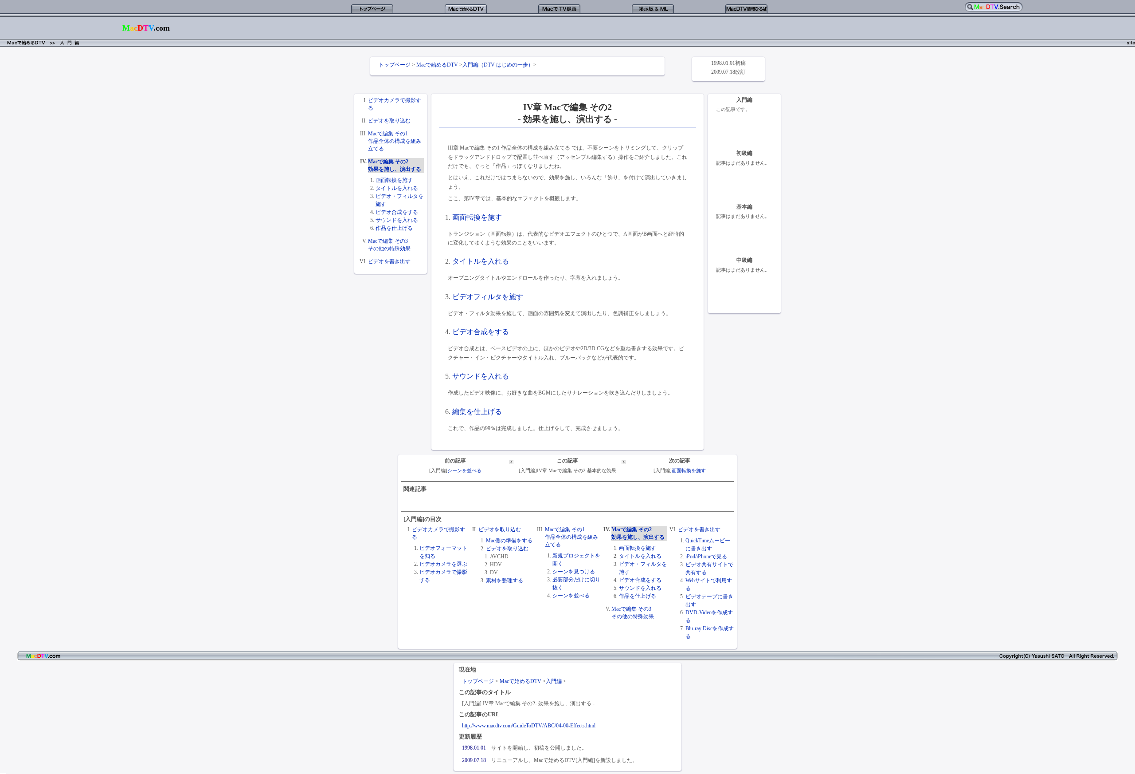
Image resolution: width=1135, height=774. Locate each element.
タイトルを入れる (397, 188)
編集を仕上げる (477, 411)
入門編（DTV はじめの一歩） (497, 65)
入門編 (554, 681)
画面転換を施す (394, 180)
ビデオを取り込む (389, 121)
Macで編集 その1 (388, 133)
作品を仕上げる (394, 228)
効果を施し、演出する (394, 169)
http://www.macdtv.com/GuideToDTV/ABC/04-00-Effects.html (528, 726)
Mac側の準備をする (509, 540)
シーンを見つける (573, 572)
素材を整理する (504, 580)
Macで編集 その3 (388, 241)
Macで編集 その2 (388, 161)
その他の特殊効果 (389, 248)
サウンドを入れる (397, 220)
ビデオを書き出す (389, 261)
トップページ (395, 65)
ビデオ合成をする (397, 212)
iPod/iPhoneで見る (706, 556)
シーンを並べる (464, 470)
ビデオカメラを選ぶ (443, 564)
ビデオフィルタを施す (487, 296)
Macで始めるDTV (437, 65)
